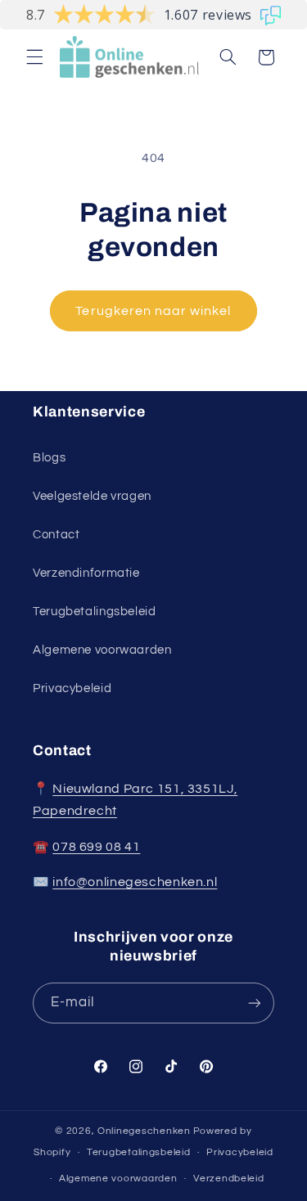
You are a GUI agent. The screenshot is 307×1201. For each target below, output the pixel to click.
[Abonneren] (254, 1003)
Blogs (49, 458)
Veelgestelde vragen (92, 496)
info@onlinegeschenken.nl (134, 881)
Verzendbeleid (228, 1178)
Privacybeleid (72, 688)
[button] (34, 57)
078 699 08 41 (96, 846)
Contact (56, 535)
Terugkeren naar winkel (153, 310)
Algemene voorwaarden (102, 650)
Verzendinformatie (86, 573)
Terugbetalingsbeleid (94, 611)
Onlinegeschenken (144, 1131)
